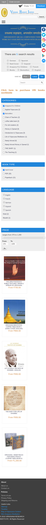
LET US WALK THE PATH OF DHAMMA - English (14, 369)
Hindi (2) (6, 214)
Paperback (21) (10, 177)
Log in (4, 2)
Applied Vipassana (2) (12, 109)
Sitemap (4, 507)
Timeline (4, 509)
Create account (14, 2)
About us (4, 486)
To (12, 241)
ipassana (15, 12)
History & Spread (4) (12, 129)
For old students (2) (11, 125)
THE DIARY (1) (10, 148)
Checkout (41, 6)
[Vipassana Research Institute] (4, 15)
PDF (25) (8, 174)
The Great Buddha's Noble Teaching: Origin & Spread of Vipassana (14, 283)
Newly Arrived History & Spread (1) (17, 144)
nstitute (31, 12)
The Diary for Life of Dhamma (14, 412)
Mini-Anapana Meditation (10, 514)
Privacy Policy (6, 498)
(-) (8, 60)
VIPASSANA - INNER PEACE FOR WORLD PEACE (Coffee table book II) (14, 456)
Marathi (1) (6, 218)
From (4, 241)
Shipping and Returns (9, 500)
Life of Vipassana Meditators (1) (16, 137)
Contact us (5, 488)
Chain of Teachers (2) (12, 117)
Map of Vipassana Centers (11, 511)
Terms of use (6, 495)
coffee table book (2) (12, 121)
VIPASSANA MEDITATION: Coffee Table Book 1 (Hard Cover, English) (14, 326)
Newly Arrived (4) (11, 141)
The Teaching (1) (11, 152)
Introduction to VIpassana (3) (15, 133)
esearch (24, 12)
